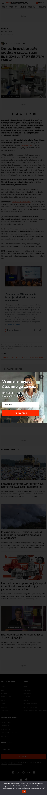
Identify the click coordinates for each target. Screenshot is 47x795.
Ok (24, 791)
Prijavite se (20, 413)
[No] (44, 788)
